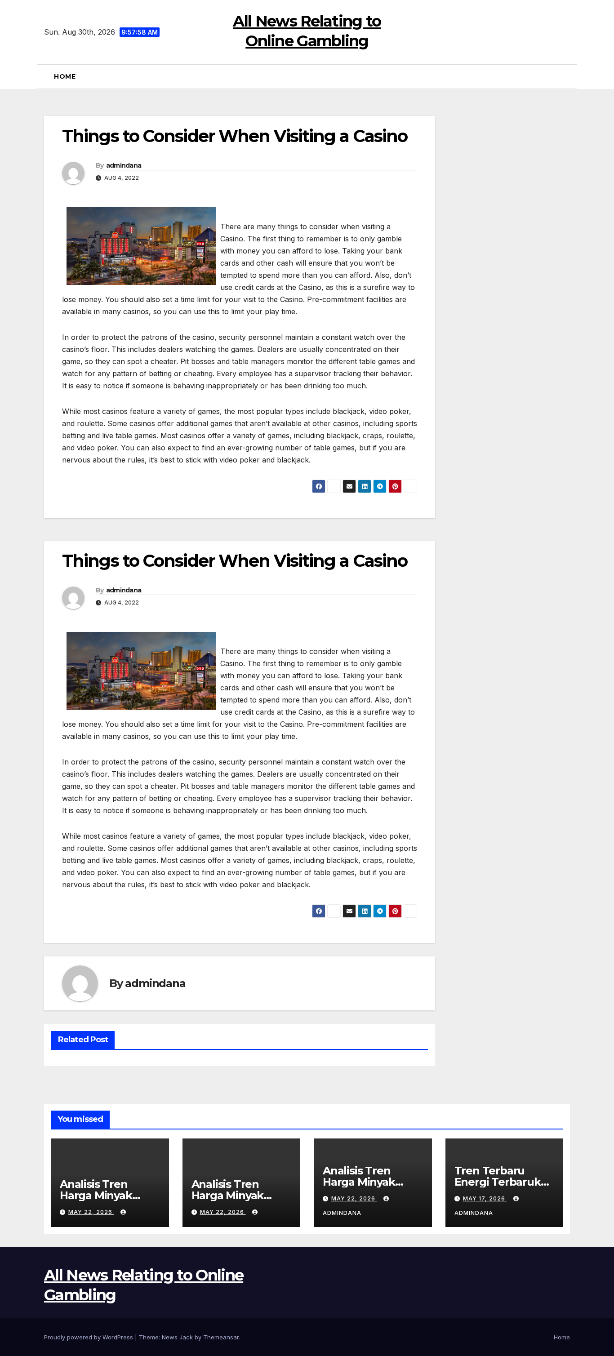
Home (65, 76)
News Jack (177, 1337)
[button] (566, 76)
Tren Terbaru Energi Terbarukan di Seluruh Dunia (504, 1182)
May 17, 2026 (485, 1198)
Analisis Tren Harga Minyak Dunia (96, 1195)
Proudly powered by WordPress (89, 1337)
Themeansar (221, 1337)
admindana (124, 165)
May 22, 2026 (91, 1212)
